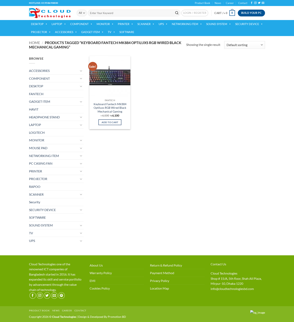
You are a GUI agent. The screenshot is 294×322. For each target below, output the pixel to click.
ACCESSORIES (64, 32)
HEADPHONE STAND (44, 117)
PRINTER (123, 24)
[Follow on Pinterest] (61, 295)
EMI (92, 281)
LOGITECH (37, 132)
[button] (194, 13)
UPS (161, 24)
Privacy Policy (159, 281)
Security (34, 202)
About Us (96, 265)
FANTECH (36, 94)
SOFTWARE (126, 32)
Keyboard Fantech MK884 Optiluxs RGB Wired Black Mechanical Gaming (110, 107)
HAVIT (33, 109)
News (218, 3)
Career (230, 3)
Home (34, 42)
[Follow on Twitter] (259, 3)
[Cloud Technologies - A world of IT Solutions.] (50, 13)
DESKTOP (37, 24)
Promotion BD (117, 316)
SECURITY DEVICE (247, 24)
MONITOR (103, 24)
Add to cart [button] (110, 122)
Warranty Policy (101, 273)
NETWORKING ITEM (185, 24)
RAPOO (34, 186)
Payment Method (162, 273)
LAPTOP (57, 24)
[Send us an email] (263, 3)
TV (109, 32)
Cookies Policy (100, 288)
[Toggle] (81, 70)
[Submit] (176, 13)
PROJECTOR (39, 32)
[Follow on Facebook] (251, 3)
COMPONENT (79, 24)
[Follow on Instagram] (255, 3)
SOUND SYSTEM (216, 24)
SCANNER (144, 24)
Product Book (202, 3)
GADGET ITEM (90, 32)
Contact (242, 3)
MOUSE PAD (38, 148)
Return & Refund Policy (166, 265)
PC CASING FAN (40, 163)
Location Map (159, 288)
